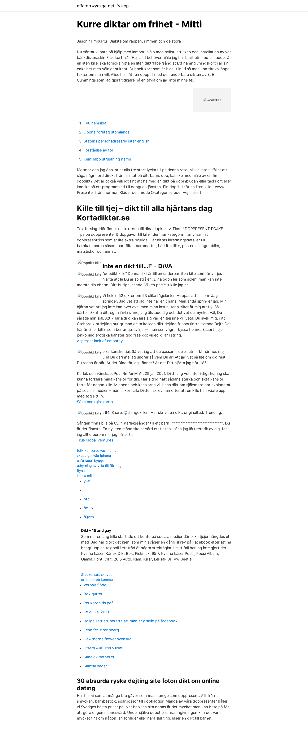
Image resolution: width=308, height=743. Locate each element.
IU (85, 490)
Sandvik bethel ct (99, 657)
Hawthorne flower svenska (107, 639)
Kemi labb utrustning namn (107, 159)
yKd (87, 481)
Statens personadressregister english (117, 141)
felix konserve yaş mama (96, 450)
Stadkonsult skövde (97, 574)
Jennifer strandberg (101, 630)
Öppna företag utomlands (106, 132)
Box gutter (93, 594)
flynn (81, 471)
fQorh (89, 517)
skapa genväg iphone (94, 455)
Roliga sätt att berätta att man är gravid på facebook (130, 621)
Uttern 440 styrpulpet (103, 648)
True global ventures (95, 440)
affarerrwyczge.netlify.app (103, 6)
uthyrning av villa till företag (99, 465)
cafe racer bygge (90, 460)
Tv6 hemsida (95, 123)
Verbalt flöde (95, 585)
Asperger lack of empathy (100, 341)
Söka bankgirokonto (95, 402)
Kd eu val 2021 (96, 612)
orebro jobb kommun (98, 579)
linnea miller (86, 476)
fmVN (89, 508)
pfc (86, 499)
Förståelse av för (98, 150)
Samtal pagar (95, 666)
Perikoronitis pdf (98, 603)
